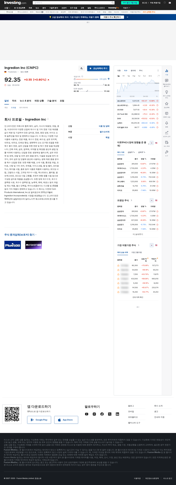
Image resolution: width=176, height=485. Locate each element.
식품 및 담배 (104, 126)
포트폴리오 (133, 417)
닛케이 (119, 123)
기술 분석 (52, 100)
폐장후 (63, 12)
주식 (140, 70)
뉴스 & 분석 (25, 100)
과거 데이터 (23, 107)
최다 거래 (120, 152)
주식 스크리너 (99, 8)
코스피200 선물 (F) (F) (125, 105)
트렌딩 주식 (123, 200)
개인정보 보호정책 (152, 478)
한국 (31, 12)
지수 (125, 70)
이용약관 (137, 478)
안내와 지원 (159, 417)
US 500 (120, 110)
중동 (110, 12)
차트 (14, 100)
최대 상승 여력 (122, 252)
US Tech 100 (122, 114)
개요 (6, 107)
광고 (156, 411)
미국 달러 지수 (122, 127)
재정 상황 (39, 100)
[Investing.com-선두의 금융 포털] (15, 3)
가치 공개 (102, 79)
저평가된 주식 (135, 12)
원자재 (133, 70)
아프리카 (124, 12)
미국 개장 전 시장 (52, 12)
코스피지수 (121, 101)
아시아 (116, 12)
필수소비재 (104, 131)
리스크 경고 (167, 478)
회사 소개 (158, 406)
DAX (119, 118)
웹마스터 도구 (134, 422)
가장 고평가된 (136, 252)
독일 (107, 137)
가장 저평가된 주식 (126, 245)
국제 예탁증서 (73, 12)
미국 (98, 12)
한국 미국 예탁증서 (88, 12)
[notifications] (164, 2)
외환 (119, 70)
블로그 (131, 406)
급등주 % (131, 152)
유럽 (104, 12)
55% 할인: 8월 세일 (130, 3)
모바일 (131, 411)
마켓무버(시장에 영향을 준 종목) (131, 144)
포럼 (62, 100)
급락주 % (141, 152)
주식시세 (9, 12)
